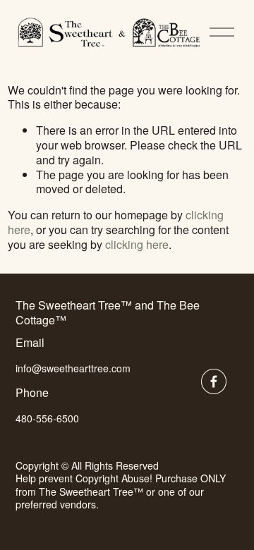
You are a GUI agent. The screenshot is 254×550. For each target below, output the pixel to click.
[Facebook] (213, 381)
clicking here (137, 244)
